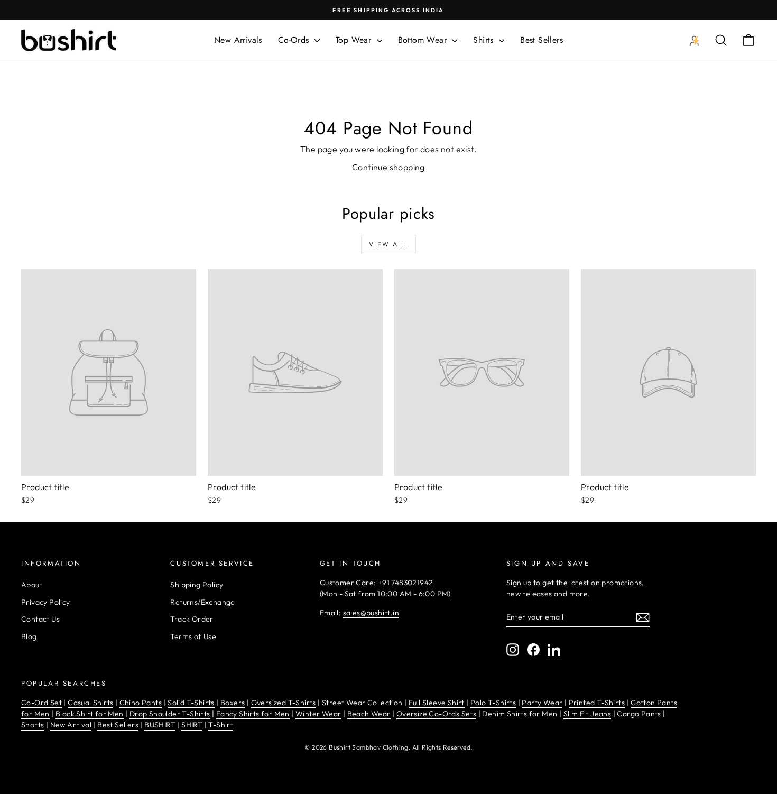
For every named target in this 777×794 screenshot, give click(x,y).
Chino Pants (140, 702)
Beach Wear (369, 713)
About (31, 584)
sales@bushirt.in (371, 612)
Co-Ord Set (41, 702)
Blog (29, 636)
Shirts (484, 40)
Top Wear (355, 40)
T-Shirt (220, 725)
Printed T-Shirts (597, 702)
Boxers (232, 702)
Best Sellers (541, 40)
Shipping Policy (196, 584)
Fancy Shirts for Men (253, 713)
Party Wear (542, 702)
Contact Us (40, 619)
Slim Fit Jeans (587, 713)
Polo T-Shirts (493, 702)
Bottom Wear (424, 40)
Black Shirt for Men (90, 713)
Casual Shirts (90, 702)
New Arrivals (238, 40)
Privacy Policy (45, 602)
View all (388, 244)
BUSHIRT (159, 725)
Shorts (32, 725)
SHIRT (191, 725)
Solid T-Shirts (191, 702)
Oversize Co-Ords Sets (436, 713)
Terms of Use (193, 636)
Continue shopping (388, 167)
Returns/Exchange (202, 602)
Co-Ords (295, 40)
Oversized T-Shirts (283, 702)
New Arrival (70, 725)
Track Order (191, 619)
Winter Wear (318, 713)
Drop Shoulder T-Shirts (170, 713)
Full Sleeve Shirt (437, 702)
